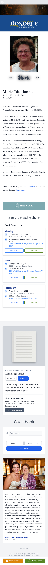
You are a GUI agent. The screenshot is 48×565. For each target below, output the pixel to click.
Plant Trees (33, 250)
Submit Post (24, 448)
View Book (11, 378)
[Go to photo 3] (25, 488)
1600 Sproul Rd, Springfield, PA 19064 (23, 298)
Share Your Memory (14, 410)
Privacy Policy (18, 555)
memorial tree (29, 186)
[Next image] (43, 474)
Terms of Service (30, 555)
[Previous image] (5, 474)
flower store (20, 190)
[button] (24, 474)
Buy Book (23, 378)
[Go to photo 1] (22, 488)
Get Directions (14, 250)
